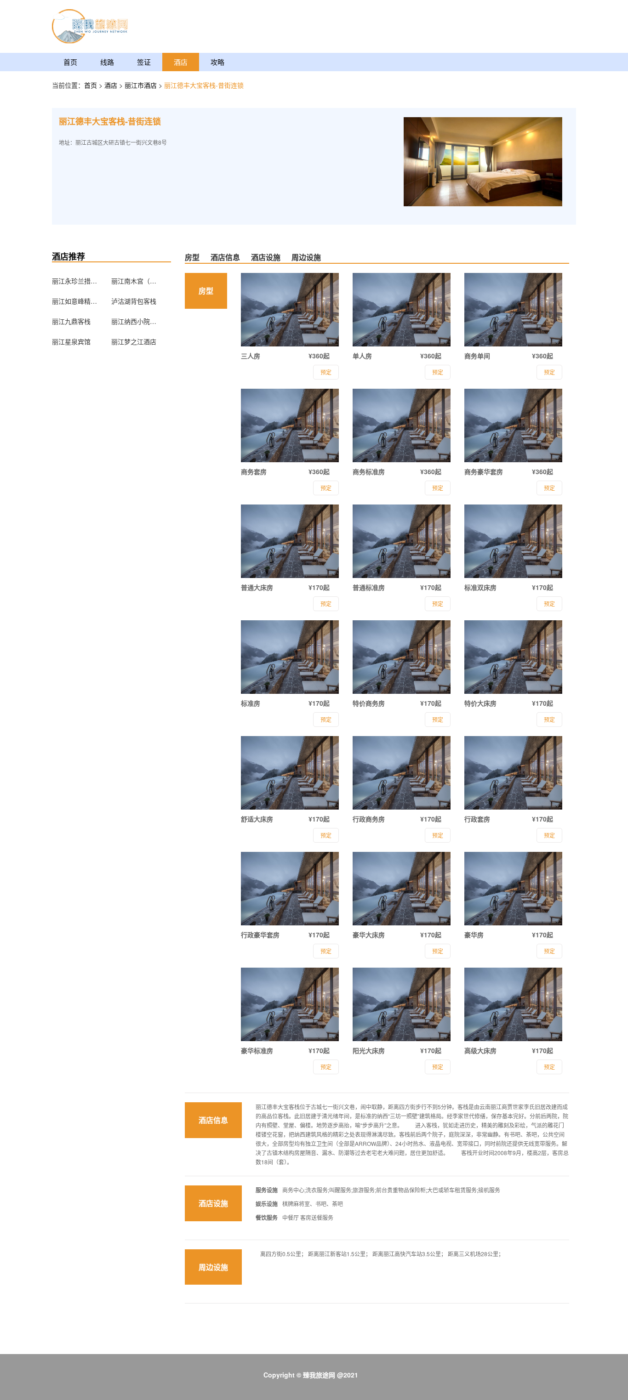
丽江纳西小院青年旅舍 (134, 321)
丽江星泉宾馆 (71, 341)
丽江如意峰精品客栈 (75, 301)
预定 (325, 372)
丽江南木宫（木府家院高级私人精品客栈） (134, 280)
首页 (70, 62)
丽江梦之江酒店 (133, 341)
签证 (144, 62)
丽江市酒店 (142, 85)
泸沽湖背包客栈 (133, 301)
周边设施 (306, 257)
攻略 (217, 62)
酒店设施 (265, 257)
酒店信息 (225, 257)
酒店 (181, 62)
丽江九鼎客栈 (71, 321)
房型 (192, 257)
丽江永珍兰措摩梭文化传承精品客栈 (75, 280)
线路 (107, 62)
